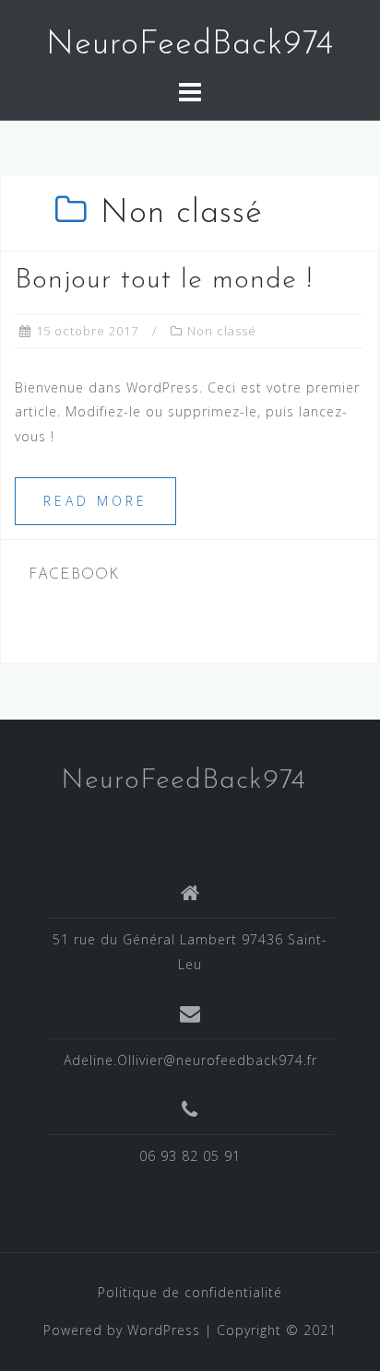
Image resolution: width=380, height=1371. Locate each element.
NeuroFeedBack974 (190, 45)
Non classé (221, 330)
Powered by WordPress (121, 1330)
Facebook (74, 575)
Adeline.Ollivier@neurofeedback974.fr (190, 1060)
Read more (95, 501)
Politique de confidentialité (190, 1292)
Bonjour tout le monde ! (164, 280)
